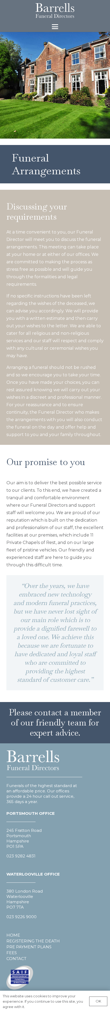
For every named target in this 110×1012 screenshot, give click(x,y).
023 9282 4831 (21, 855)
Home (13, 935)
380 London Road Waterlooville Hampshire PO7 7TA (24, 899)
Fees (11, 952)
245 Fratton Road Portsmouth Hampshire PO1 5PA (24, 838)
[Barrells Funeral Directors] (55, 11)
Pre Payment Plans (29, 946)
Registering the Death (33, 941)
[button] (55, 26)
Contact (16, 958)
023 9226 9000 (21, 916)
